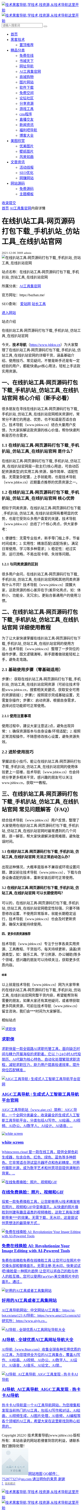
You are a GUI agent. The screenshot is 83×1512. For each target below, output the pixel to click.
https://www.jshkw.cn (45, 345)
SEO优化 (26, 173)
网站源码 (18, 183)
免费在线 (26, 55)
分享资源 (26, 103)
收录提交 (9, 203)
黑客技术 (18, 39)
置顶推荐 (26, 45)
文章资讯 (18, 162)
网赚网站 (26, 178)
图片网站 (26, 82)
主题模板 (26, 194)
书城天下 (26, 61)
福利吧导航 (28, 130)
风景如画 (26, 157)
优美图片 (26, 146)
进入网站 (9, 313)
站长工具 (39, 304)
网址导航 (26, 66)
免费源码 (26, 189)
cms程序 (25, 114)
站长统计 (10, 1483)
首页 (14, 34)
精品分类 (18, 50)
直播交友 (26, 119)
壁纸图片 (26, 151)
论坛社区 (26, 98)
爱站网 (25, 304)
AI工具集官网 (30, 71)
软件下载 (26, 87)
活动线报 (26, 167)
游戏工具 (26, 109)
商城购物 (26, 77)
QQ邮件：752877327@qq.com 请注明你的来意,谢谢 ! (33, 1478)
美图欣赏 (18, 141)
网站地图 (35, 1474)
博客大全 (26, 135)
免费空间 (26, 93)
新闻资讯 (26, 125)
